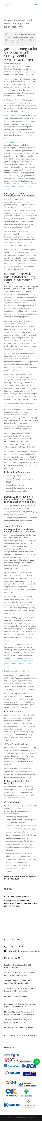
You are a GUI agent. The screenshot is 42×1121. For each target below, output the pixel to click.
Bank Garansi (9, 115)
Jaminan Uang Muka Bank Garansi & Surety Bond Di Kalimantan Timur (20, 54)
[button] (36, 1061)
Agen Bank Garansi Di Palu (15, 996)
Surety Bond (9, 142)
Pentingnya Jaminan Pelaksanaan (18, 1028)
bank (25, 118)
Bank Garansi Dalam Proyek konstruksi (20, 1035)
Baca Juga (8, 286)
